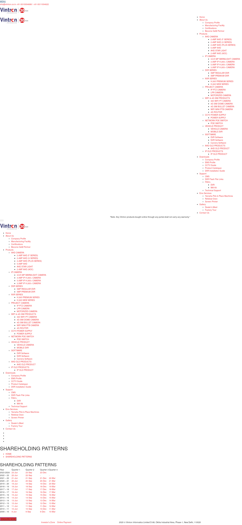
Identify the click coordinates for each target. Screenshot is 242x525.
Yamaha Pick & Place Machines (219, 195)
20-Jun (15, 480)
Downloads (204, 156)
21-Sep (29, 478)
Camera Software (218, 142)
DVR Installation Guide (215, 170)
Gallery (202, 204)
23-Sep (29, 472)
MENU (3, 1)
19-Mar (52, 486)
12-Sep (29, 503)
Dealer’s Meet (211, 207)
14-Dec (43, 497)
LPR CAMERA (217, 92)
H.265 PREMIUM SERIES (222, 81)
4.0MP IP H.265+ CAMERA (223, 61)
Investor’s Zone (48, 522)
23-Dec (43, 472)
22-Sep (29, 475)
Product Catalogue (213, 168)
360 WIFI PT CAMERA (221, 100)
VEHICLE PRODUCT (214, 126)
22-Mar (52, 478)
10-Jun (15, 508)
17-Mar (52, 492)
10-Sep (29, 508)
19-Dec (43, 483)
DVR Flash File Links (214, 179)
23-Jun (15, 472)
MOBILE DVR (217, 131)
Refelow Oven (211, 198)
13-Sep (29, 500)
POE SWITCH (217, 123)
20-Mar (52, 483)
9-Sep (28, 511)
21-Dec (43, 478)
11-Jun (15, 506)
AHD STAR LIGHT (219, 50)
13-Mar (52, 503)
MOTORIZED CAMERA (221, 95)
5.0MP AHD (216, 47)
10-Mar (52, 511)
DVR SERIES (211, 70)
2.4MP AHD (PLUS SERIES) (223, 44)
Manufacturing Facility (214, 25)
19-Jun (15, 483)
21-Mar (52, 480)
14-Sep (29, 497)
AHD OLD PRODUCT (220, 148)
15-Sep (29, 494)
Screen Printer (211, 201)
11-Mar (52, 508)
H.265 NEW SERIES (220, 84)
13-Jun (15, 500)
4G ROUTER (216, 112)
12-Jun (15, 503)
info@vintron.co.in (8, 4)
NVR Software (217, 140)
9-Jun (14, 511)
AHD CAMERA (211, 36)
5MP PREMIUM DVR (220, 75)
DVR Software (217, 137)
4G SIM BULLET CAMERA (222, 106)
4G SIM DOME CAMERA (222, 103)
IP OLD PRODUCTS (214, 151)
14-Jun (15, 497)
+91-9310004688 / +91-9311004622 (33, 4)
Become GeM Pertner (214, 31)
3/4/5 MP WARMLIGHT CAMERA (225, 58)
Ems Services (205, 193)
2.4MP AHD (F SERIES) (221, 39)
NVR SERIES (211, 78)
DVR (213, 184)
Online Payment (64, 522)
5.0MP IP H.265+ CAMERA (223, 64)
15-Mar (52, 497)
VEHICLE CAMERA (219, 128)
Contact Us (204, 212)
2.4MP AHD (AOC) (219, 53)
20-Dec (43, 480)
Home (202, 17)
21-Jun (15, 478)
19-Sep (29, 483)
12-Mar (52, 506)
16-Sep (29, 492)
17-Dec (43, 489)
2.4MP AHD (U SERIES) (221, 42)
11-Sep (29, 506)
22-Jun (15, 475)
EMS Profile (210, 162)
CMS (207, 176)
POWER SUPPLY (218, 117)
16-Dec (43, 492)
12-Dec (43, 503)
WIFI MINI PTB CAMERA (222, 109)
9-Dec (42, 511)
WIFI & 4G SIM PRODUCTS (217, 98)
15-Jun (15, 494)
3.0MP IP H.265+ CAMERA (223, 67)
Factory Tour (210, 209)
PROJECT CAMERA (214, 86)
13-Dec (43, 500)
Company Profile (212, 22)
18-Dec (43, 486)
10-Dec (43, 508)
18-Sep (29, 486)
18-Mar (52, 489)
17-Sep (29, 489)
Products (203, 33)
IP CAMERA (210, 56)
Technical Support (213, 190)
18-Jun (15, 486)
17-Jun (15, 489)
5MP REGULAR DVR (220, 72)
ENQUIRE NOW (8, 519)
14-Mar (52, 500)
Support (202, 173)
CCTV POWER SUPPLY (215, 114)
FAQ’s (207, 181)
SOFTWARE (210, 134)
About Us (203, 19)
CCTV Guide (210, 165)
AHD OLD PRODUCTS (215, 145)
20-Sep (29, 480)
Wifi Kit (214, 187)
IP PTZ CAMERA (218, 89)
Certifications (211, 28)
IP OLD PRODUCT (219, 154)
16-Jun (15, 492)
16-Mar (52, 494)
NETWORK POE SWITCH (216, 120)
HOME (8, 453)
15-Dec (43, 494)
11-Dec (43, 506)
